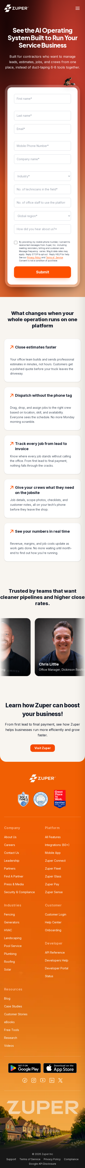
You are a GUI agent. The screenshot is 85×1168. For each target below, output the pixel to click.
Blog (7, 998)
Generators (11, 922)
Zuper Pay (52, 884)
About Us (10, 837)
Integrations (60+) (57, 845)
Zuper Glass (53, 876)
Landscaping (12, 938)
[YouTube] (42, 1080)
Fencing (9, 914)
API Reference (55, 952)
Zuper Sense (54, 892)
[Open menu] (77, 8)
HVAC (8, 930)
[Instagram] (33, 1080)
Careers (9, 845)
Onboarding (53, 930)
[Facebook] (24, 1080)
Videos (9, 1045)
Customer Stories (15, 1014)
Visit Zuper (42, 748)
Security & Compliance (19, 892)
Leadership (11, 860)
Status (49, 976)
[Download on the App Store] (60, 1068)
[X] (60, 1080)
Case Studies (13, 1006)
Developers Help (56, 960)
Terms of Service (54, 257)
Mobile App (53, 852)
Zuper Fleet (53, 868)
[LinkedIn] (52, 1080)
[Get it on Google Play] (24, 1068)
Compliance (71, 1159)
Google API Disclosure (42, 1163)
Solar (7, 969)
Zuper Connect (55, 860)
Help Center (53, 922)
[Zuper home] (16, 8)
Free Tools (11, 1030)
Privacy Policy (34, 257)
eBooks (9, 1022)
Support (11, 1159)
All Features (53, 837)
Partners (9, 868)
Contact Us (11, 852)
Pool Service (13, 946)
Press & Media (14, 884)
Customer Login (55, 914)
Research (10, 1037)
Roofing (9, 961)
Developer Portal (56, 968)
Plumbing (10, 953)
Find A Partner (13, 876)
